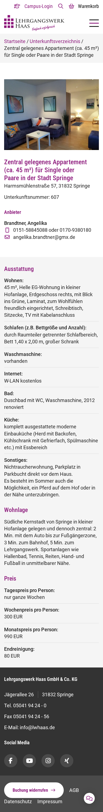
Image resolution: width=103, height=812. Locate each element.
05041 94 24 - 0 (29, 705)
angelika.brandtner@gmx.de (44, 237)
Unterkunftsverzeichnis (55, 41)
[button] (60, 6)
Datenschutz (18, 801)
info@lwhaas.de (37, 727)
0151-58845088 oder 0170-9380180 (52, 230)
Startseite (15, 41)
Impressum (49, 801)
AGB (74, 790)
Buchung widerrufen (30, 790)
